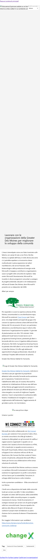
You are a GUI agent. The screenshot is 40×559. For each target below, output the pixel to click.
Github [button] (20, 450)
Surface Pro (4, 557)
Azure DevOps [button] (29, 450)
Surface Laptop (13, 557)
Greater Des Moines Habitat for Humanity (16, 371)
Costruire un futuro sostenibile (15, 546)
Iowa (4, 550)
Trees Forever (22, 317)
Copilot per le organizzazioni (28, 557)
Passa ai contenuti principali (9, 1)
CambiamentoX (30, 546)
